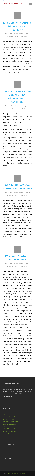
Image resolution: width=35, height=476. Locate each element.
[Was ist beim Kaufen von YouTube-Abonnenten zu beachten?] (17, 84)
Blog (4, 414)
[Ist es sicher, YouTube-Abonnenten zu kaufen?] (17, 15)
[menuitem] (29, 3)
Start (4, 426)
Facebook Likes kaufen (9, 419)
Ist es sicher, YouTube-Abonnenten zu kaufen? (17, 26)
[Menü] (29, 3)
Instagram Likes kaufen (9, 424)
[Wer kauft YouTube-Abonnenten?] (17, 249)
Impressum (15, 473)
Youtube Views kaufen (9, 434)
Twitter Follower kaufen (9, 429)
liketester (25, 36)
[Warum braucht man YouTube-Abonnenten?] (17, 178)
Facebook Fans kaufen (9, 417)
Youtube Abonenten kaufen (10, 431)
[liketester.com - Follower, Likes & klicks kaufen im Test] (14, 3)
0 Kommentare (18, 33)
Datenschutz (22, 473)
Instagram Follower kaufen (10, 421)
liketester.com (10, 473)
